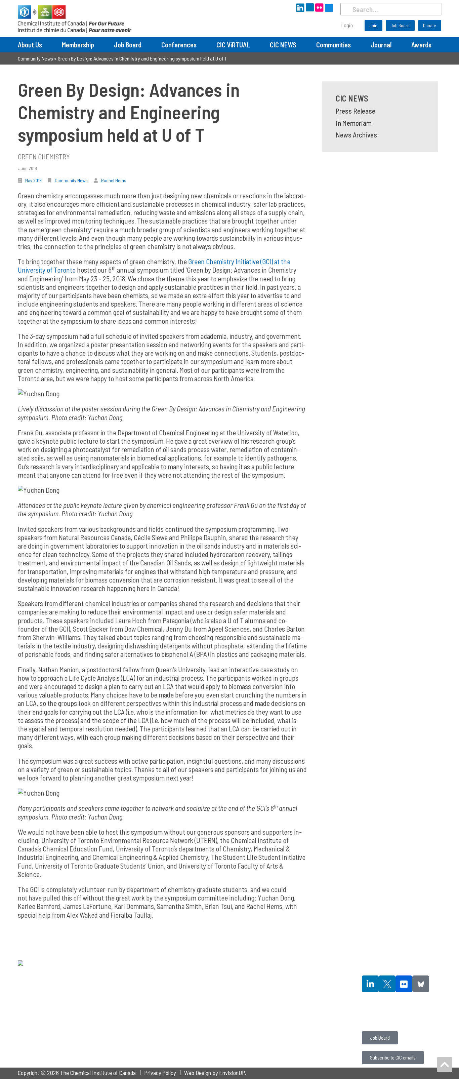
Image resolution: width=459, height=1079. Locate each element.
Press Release (355, 111)
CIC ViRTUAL (233, 45)
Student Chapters (123, 982)
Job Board (400, 25)
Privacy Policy (160, 1072)
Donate (429, 25)
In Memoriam (354, 123)
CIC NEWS (283, 45)
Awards (421, 45)
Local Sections (120, 991)
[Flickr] (403, 983)
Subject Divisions (123, 999)
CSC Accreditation (296, 1008)
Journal (381, 45)
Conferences (179, 45)
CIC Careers (375, 1020)
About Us (30, 45)
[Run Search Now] (346, 9)
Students (114, 974)
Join (373, 25)
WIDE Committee (123, 1008)
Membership (78, 45)
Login (347, 25)
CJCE (282, 982)
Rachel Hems (113, 180)
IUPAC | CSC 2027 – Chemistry (224, 999)
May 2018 (33, 180)
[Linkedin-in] (370, 983)
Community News (71, 180)
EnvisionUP (232, 1072)
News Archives (356, 134)
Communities (333, 45)
